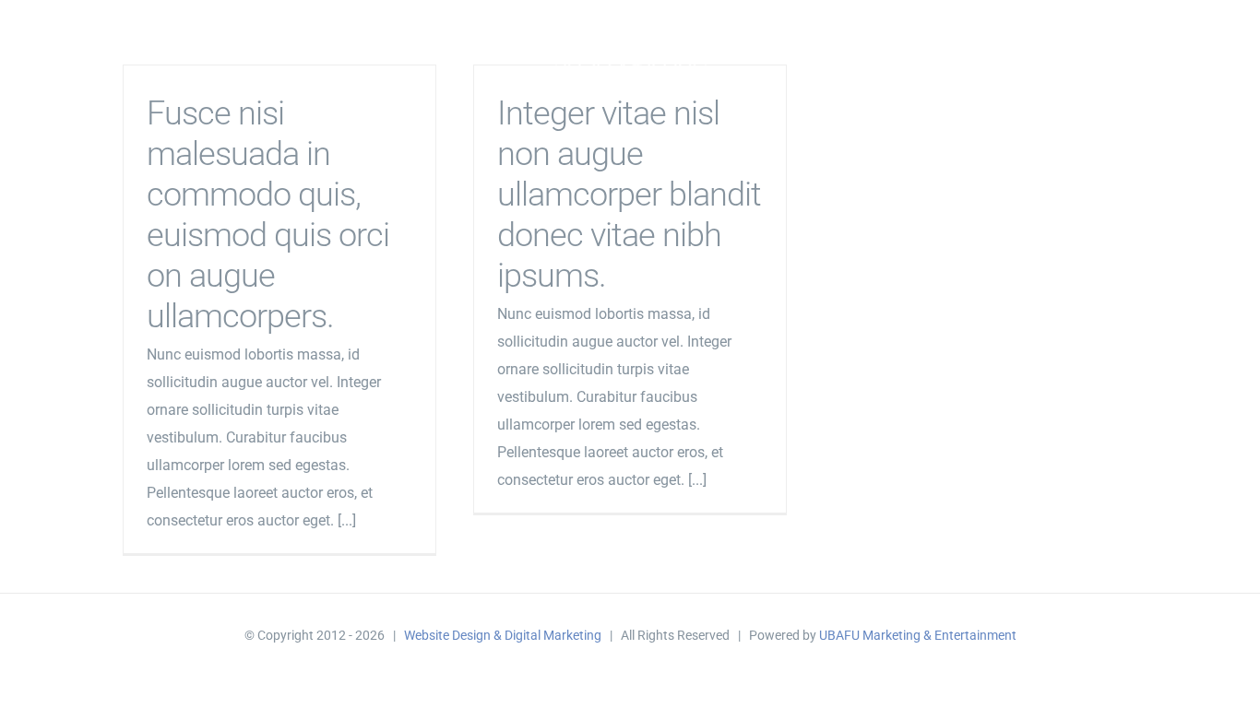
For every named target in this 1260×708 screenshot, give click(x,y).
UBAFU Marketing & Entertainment (917, 635)
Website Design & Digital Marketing (502, 635)
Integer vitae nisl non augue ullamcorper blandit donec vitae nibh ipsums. (629, 194)
